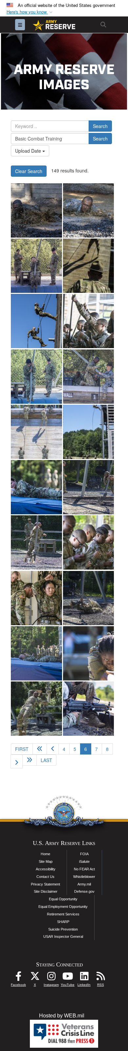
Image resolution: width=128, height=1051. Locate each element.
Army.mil (84, 884)
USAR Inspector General (63, 936)
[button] (30, 12)
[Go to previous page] (53, 749)
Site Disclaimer (45, 891)
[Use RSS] (100, 978)
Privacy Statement (45, 884)
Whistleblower (84, 877)
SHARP (63, 922)
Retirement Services (63, 914)
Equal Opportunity (63, 899)
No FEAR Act (84, 869)
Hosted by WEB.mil (61, 1015)
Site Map (46, 861)
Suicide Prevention (63, 929)
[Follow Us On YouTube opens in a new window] (67, 978)
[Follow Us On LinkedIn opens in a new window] (84, 978)
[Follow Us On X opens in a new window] (35, 978)
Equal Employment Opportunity (63, 907)
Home (45, 854)
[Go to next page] (17, 761)
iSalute (84, 861)
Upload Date (28, 150)
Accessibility (45, 869)
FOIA (84, 854)
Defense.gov (84, 891)
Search (100, 126)
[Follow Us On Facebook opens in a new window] (18, 978)
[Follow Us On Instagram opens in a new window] (51, 978)
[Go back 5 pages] (39, 749)
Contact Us (45, 877)
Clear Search (28, 171)
